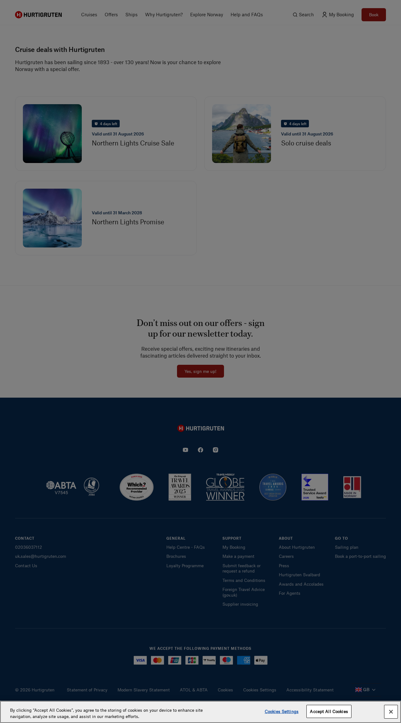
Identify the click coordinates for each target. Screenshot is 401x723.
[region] (200, 712)
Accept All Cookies (329, 711)
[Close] (391, 712)
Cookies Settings (282, 711)
